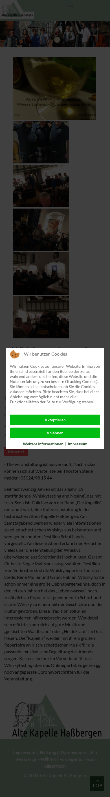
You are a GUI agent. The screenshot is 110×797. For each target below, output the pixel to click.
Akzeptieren (55, 419)
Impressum (77, 443)
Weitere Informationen (43, 443)
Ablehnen (55, 432)
